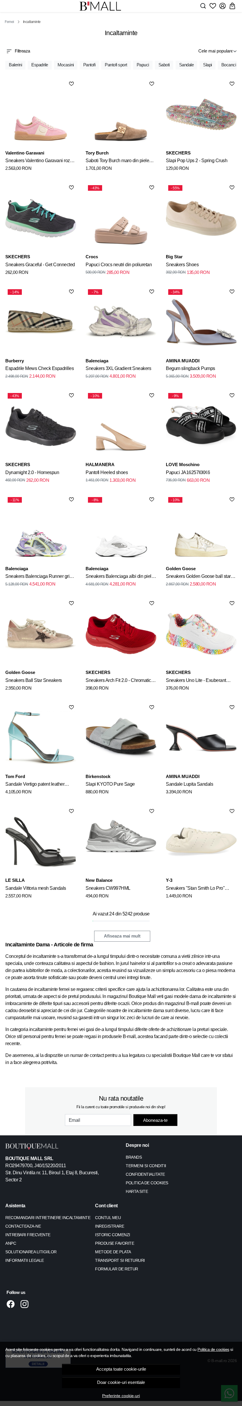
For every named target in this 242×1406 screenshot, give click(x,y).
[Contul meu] (222, 5)
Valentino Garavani (24, 152)
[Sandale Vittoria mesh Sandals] (40, 841)
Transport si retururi (120, 1260)
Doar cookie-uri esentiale (121, 1382)
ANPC (10, 1243)
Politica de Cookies (147, 1182)
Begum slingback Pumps (190, 368)
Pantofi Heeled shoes (107, 472)
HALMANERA (100, 464)
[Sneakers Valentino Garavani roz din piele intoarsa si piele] (40, 114)
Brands (134, 1157)
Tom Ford (15, 776)
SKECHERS (178, 152)
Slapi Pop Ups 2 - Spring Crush (196, 160)
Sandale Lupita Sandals (189, 784)
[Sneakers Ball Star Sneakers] (40, 633)
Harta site (137, 1191)
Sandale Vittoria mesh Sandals (35, 888)
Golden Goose (181, 568)
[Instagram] (26, 1304)
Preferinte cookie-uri (121, 1395)
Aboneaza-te (155, 1120)
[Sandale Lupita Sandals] (201, 738)
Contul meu (108, 1217)
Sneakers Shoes (182, 264)
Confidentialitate (145, 1174)
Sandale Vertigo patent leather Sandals (34, 785)
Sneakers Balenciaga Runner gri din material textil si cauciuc (37, 577)
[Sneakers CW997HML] (121, 841)
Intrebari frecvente (27, 1234)
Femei (9, 22)
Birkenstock (98, 776)
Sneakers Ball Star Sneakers (33, 680)
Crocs (92, 256)
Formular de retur (116, 1269)
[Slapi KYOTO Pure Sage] (121, 738)
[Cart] (232, 5)
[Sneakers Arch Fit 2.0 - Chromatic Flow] (121, 633)
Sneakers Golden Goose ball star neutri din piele (198, 577)
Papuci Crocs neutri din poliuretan (119, 264)
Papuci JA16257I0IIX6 (188, 472)
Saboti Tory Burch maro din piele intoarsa (117, 161)
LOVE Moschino (183, 464)
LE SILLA (15, 880)
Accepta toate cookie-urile (121, 1369)
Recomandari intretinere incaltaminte (47, 1217)
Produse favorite (114, 1243)
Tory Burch (97, 152)
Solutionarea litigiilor (31, 1251)
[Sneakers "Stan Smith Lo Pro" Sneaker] (201, 841)
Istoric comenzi (112, 1234)
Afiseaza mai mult (122, 936)
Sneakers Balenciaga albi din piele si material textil (120, 577)
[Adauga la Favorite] (71, 83)
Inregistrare (109, 1226)
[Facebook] (12, 1304)
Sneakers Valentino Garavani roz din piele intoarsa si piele (37, 161)
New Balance (99, 880)
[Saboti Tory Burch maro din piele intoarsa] (121, 114)
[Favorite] (213, 5)
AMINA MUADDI (183, 360)
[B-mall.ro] (100, 6)
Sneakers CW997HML (108, 888)
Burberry (14, 360)
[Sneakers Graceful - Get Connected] (40, 218)
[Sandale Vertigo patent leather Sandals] (40, 738)
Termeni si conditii (146, 1165)
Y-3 (169, 880)
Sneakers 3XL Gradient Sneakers (118, 368)
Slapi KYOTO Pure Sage (110, 784)
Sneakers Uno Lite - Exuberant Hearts (196, 681)
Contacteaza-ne (23, 1226)
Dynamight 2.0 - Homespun (32, 472)
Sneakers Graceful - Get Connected (40, 264)
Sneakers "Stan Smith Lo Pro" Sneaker (195, 889)
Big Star (174, 256)
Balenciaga (97, 360)
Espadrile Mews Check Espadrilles (39, 368)
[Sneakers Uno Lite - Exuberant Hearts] (201, 633)
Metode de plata (113, 1251)
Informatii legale (24, 1260)
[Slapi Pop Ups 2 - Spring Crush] (201, 114)
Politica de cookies (213, 1349)
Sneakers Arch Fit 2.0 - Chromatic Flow (118, 681)
